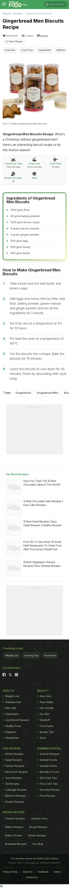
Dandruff (45, 719)
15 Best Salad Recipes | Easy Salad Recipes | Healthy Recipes (42, 523)
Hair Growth (46, 707)
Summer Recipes (49, 753)
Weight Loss (11, 655)
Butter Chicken (13, 835)
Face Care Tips (49, 783)
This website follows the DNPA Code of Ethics (34, 858)
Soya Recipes (13, 777)
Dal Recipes (12, 783)
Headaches (12, 737)
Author (57, 871)
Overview (10, 50)
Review (44, 35)
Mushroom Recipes (16, 771)
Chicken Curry (39, 818)
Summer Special (49, 748)
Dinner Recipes (14, 753)
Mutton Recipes (14, 826)
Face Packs (46, 725)
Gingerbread (23, 392)
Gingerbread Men (47, 392)
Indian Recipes (14, 812)
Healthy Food (13, 725)
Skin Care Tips (48, 777)
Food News (50, 655)
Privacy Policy (10, 871)
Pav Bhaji (38, 843)
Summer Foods (48, 759)
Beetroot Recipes (15, 795)
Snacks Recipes (14, 801)
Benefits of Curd (49, 771)
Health (8, 690)
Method (61, 50)
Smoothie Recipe (50, 789)
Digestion (10, 731)
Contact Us (32, 877)
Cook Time (27, 50)
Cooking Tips (31, 655)
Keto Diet (10, 707)
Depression (12, 713)
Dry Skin (45, 713)
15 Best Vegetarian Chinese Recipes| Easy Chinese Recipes (42, 564)
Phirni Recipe (47, 795)
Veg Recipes (12, 748)
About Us (28, 871)
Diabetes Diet (13, 702)
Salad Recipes (13, 759)
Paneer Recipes (14, 765)
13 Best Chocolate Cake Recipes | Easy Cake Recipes (43, 503)
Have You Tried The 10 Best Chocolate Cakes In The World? (42, 482)
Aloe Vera (45, 696)
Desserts (18, 13)
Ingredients (45, 50)
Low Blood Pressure (17, 719)
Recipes (7, 13)
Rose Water (46, 702)
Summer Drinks (48, 765)
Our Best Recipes (17, 474)
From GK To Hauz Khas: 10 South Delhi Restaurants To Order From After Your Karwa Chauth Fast (42, 545)
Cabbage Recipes (16, 789)
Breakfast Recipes (16, 843)
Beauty (43, 690)
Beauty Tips (47, 731)
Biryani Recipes (38, 826)
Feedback (43, 871)
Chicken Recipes (15, 818)
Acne (43, 737)
